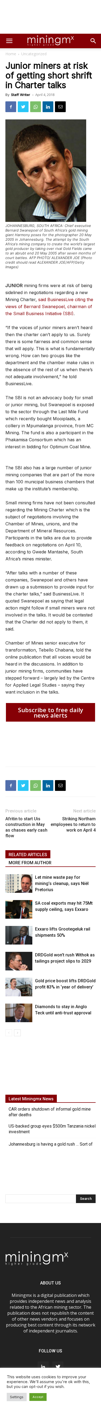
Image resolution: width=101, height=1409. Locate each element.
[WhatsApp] (35, 106)
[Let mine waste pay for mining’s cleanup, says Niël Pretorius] (18, 883)
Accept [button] (38, 1397)
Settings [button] (16, 1397)
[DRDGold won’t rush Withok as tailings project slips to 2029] (18, 961)
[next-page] (17, 1032)
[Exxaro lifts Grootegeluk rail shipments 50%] (18, 935)
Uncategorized (34, 53)
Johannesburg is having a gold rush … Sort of (51, 1144)
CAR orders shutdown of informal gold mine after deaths (50, 1112)
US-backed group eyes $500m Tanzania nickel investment (52, 1129)
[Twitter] (23, 106)
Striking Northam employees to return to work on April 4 (73, 824)
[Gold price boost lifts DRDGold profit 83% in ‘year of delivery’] (18, 987)
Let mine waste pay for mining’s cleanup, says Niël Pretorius (62, 883)
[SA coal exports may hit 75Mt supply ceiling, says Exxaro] (18, 909)
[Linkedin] (48, 106)
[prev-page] (8, 1032)
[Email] (60, 106)
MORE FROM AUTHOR (30, 862)
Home (10, 53)
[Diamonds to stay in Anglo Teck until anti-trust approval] (18, 1013)
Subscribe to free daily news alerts (50, 712)
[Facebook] (10, 106)
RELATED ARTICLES (28, 854)
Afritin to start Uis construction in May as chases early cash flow (26, 827)
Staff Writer (20, 94)
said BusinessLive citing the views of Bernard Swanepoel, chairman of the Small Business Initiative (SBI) (49, 306)
